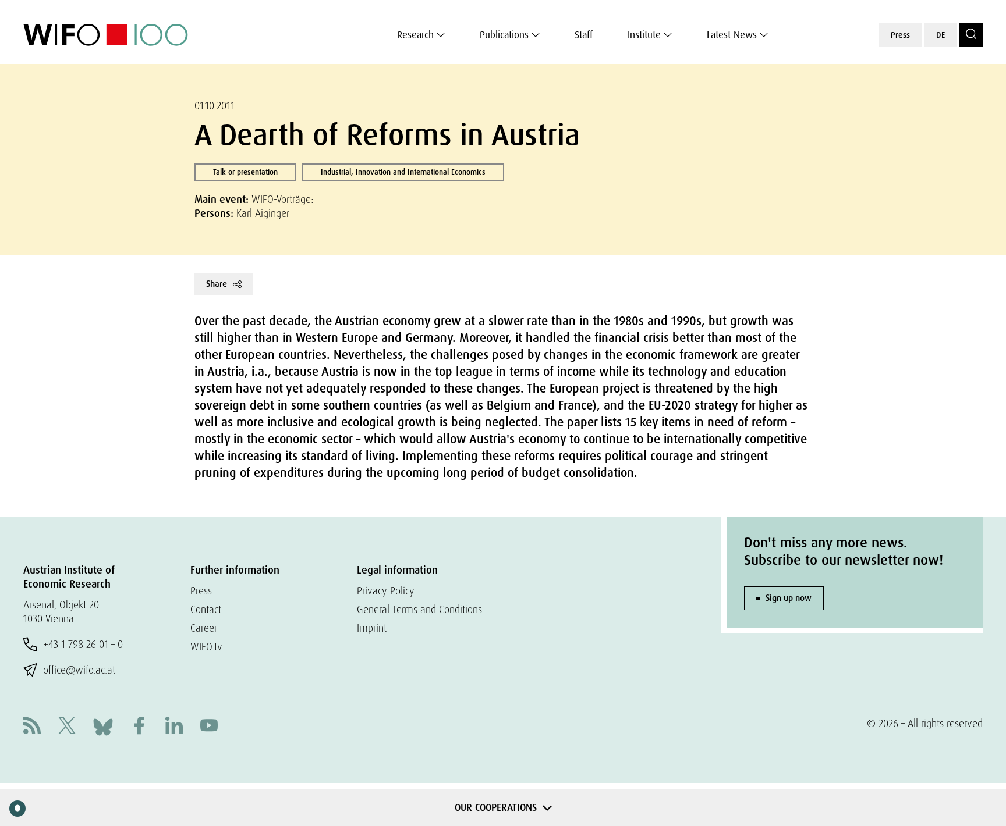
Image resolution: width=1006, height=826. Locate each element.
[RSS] (32, 726)
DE (940, 35)
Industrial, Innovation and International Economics (403, 172)
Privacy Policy (386, 590)
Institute (644, 35)
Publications (504, 35)
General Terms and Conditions (419, 609)
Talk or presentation (245, 172)
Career (203, 628)
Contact (205, 609)
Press (900, 35)
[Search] (971, 35)
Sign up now (789, 598)
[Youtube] (209, 726)
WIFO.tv (206, 646)
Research (415, 35)
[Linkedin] (174, 726)
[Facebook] (139, 726)
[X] (67, 726)
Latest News (732, 35)
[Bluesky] (103, 725)
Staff (584, 35)
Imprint (372, 628)
